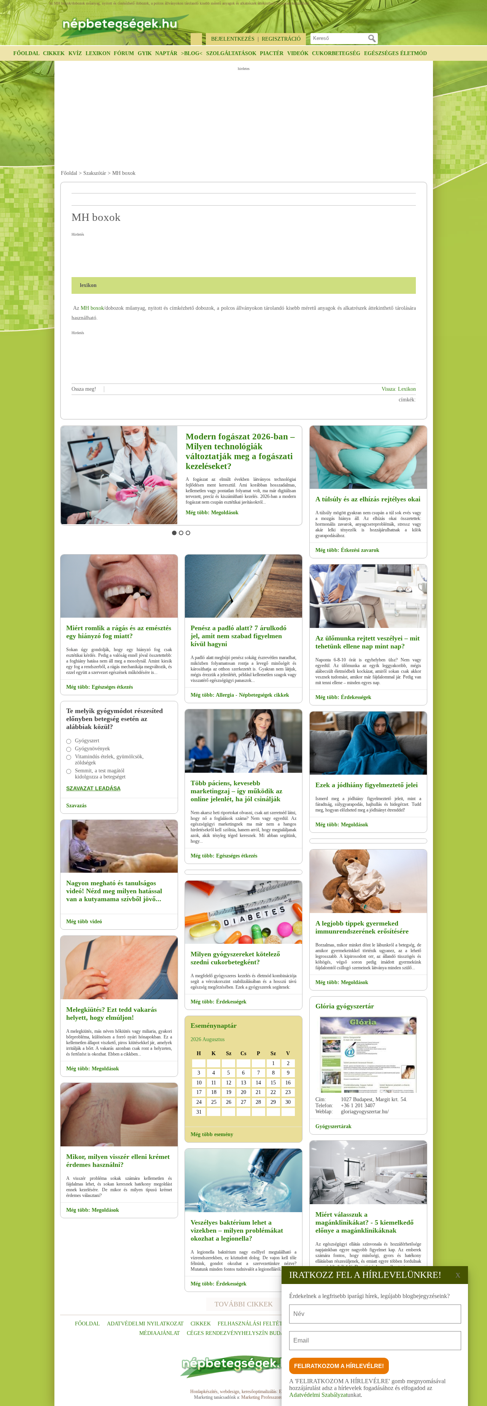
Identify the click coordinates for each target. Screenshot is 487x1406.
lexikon (98, 53)
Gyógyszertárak (333, 1126)
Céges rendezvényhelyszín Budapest (242, 1333)
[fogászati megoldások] (119, 523)
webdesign (229, 1391)
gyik (145, 53)
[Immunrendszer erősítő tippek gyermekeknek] (368, 912)
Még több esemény (212, 1134)
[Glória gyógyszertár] (368, 1054)
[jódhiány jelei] (368, 773)
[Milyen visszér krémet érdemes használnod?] (119, 1145)
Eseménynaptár (214, 1025)
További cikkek (244, 1304)
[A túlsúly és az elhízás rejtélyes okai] (368, 487)
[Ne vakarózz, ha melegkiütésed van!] (119, 998)
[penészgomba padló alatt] (243, 616)
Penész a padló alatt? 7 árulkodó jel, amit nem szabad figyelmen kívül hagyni (238, 636)
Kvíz (75, 53)
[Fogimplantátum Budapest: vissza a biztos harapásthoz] (119, 616)
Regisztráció (281, 39)
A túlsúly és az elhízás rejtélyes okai (367, 499)
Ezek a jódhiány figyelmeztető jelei (366, 785)
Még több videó (84, 921)
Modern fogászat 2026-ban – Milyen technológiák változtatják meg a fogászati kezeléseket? (240, 451)
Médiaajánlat (159, 1333)
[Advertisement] (244, 118)
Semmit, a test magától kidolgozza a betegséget (100, 774)
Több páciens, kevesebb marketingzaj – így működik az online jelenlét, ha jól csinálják (236, 791)
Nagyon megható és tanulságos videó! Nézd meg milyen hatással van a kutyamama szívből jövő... (114, 891)
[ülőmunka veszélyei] (368, 627)
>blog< (191, 53)
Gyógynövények (92, 748)
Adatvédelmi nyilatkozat (145, 1324)
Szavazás (76, 805)
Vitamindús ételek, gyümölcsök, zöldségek (109, 760)
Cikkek (54, 53)
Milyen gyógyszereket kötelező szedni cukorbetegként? (235, 958)
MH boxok (92, 308)
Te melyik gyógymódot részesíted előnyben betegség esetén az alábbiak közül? (114, 719)
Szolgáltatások (231, 53)
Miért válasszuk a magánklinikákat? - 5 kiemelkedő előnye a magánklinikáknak (364, 1222)
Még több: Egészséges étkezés (99, 687)
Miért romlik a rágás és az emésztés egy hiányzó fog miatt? (118, 632)
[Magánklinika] (368, 1203)
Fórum (124, 53)
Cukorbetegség (336, 53)
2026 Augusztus (207, 1039)
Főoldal (26, 53)
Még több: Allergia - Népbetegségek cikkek (240, 695)
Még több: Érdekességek (219, 1002)
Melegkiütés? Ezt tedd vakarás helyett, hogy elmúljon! (111, 1013)
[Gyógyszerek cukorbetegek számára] (243, 942)
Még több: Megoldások (212, 512)
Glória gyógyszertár (344, 1006)
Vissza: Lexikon (399, 389)
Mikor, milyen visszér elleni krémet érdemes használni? (118, 1160)
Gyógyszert (87, 740)
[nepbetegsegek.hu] (124, 23)
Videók (298, 53)
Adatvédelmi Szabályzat (318, 1395)
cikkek (201, 1324)
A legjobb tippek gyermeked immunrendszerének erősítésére (362, 927)
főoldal (87, 1324)
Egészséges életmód (395, 53)
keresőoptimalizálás (259, 1391)
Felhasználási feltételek (257, 1324)
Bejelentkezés (233, 39)
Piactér (271, 53)
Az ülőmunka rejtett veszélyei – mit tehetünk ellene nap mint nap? (367, 642)
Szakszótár (94, 173)
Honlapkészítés (204, 1391)
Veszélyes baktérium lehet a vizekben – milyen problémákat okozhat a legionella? (237, 1230)
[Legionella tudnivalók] (243, 1211)
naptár (166, 53)
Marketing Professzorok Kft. (267, 1397)
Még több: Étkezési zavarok (347, 550)
